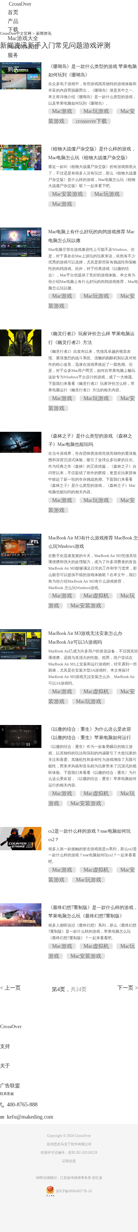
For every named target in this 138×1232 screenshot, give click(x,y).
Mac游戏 (62, 111)
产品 (13, 21)
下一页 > (127, 988)
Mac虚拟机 (96, 596)
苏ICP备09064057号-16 (74, 1191)
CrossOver (20, 4)
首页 (13, 12)
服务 (13, 55)
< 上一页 (10, 988)
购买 (13, 69)
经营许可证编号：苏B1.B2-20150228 (69, 1152)
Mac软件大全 (23, 47)
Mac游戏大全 (23, 38)
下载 (13, 29)
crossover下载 (91, 121)
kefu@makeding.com (30, 1117)
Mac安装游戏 (67, 194)
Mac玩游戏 (96, 111)
